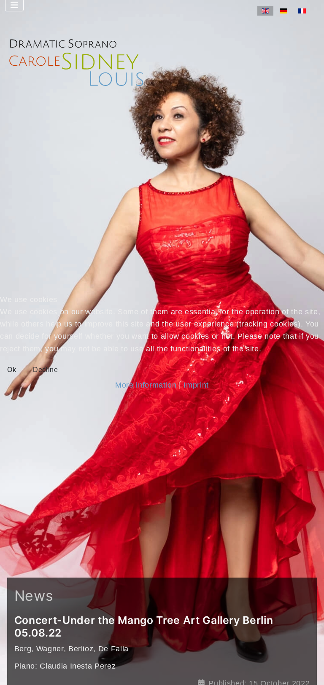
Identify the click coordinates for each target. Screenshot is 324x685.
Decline (45, 369)
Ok (11, 369)
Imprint (196, 385)
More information (145, 385)
